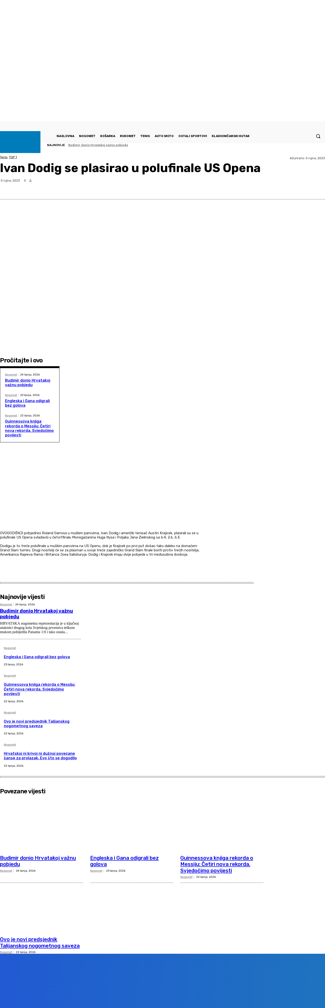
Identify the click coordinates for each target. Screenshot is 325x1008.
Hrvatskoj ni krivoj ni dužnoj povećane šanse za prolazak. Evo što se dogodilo (40, 755)
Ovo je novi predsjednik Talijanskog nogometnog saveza (36, 723)
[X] (282, 188)
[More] (317, 188)
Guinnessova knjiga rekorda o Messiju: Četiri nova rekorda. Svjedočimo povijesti (29, 428)
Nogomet (11, 374)
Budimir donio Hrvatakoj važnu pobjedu (98, 145)
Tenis (4, 157)
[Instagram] (60, 997)
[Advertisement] (100, 496)
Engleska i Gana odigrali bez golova (37, 657)
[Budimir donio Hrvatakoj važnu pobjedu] (41, 824)
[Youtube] (87, 997)
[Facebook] (265, 188)
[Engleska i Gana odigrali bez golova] (131, 824)
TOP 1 (13, 157)
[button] (318, 136)
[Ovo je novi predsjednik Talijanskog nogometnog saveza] (41, 906)
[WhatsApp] (299, 188)
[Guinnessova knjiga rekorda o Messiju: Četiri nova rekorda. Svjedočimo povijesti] (221, 824)
